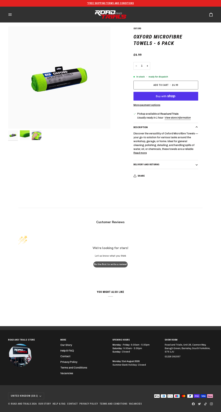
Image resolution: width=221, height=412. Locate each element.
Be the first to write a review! (110, 264)
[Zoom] (59, 77)
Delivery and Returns (146, 164)
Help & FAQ (67, 350)
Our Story (66, 345)
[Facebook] (193, 403)
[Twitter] (199, 403)
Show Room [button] (171, 339)
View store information (178, 117)
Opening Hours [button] (121, 339)
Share (141, 175)
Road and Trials (21, 403)
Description (140, 127)
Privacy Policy (68, 362)
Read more (140, 153)
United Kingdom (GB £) (24, 396)
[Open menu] (13, 14)
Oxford (137, 28)
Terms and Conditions (73, 367)
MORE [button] (63, 339)
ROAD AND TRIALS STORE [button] (21, 339)
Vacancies (66, 373)
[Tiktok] (205, 403)
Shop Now (153, 3)
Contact (65, 356)
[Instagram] (211, 403)
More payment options (146, 105)
